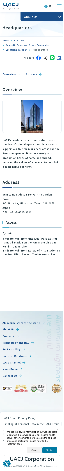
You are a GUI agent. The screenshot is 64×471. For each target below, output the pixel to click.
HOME (5, 40)
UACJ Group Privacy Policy (19, 418)
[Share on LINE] (52, 57)
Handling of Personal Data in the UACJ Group (30, 424)
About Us (19, 40)
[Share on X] (45, 57)
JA (49, 6)
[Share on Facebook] (38, 57)
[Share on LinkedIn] (59, 57)
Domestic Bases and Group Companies (27, 45)
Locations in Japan (16, 49)
